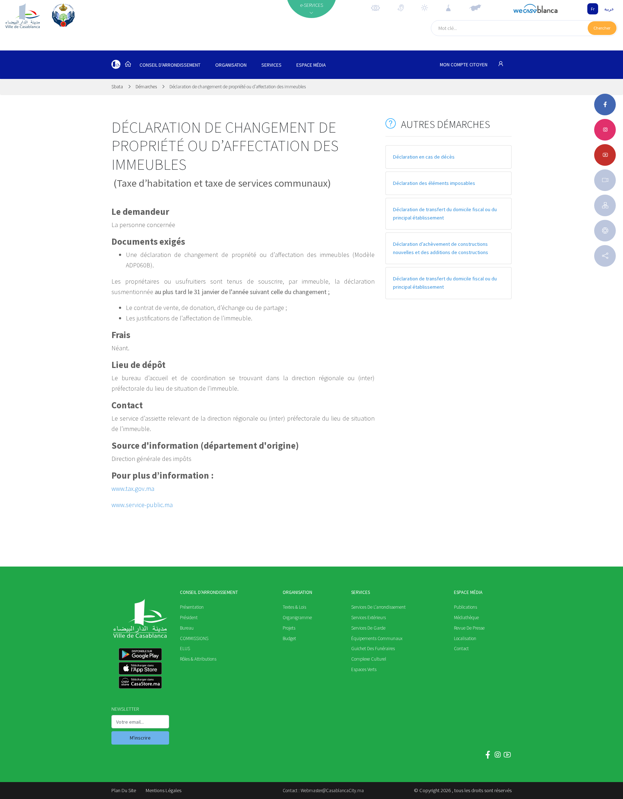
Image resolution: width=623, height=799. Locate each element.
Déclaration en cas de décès (424, 157)
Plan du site (123, 790)
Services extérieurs (368, 617)
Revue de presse (469, 628)
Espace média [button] (311, 65)
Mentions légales (163, 790)
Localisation (465, 638)
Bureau (187, 628)
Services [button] (271, 65)
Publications (465, 607)
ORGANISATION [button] (231, 65)
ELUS (185, 648)
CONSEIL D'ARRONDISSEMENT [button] (170, 65)
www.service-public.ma (142, 505)
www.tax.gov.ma (132, 488)
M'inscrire (140, 737)
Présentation (192, 607)
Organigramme (297, 617)
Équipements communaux (376, 638)
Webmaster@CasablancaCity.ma (332, 790)
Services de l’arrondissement (378, 607)
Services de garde (368, 628)
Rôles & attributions (198, 659)
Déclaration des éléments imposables (434, 183)
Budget (289, 638)
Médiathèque (466, 617)
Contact (461, 648)
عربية (609, 9)
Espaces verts (363, 669)
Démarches (146, 87)
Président (189, 617)
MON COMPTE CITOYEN (464, 65)
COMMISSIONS (194, 638)
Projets (289, 628)
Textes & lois (294, 607)
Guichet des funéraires (373, 648)
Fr (593, 9)
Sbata (117, 87)
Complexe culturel (368, 659)
